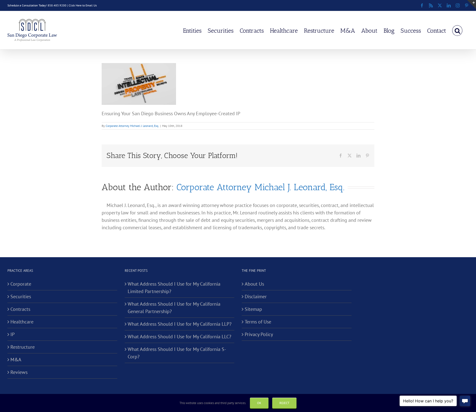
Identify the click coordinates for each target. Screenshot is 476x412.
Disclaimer (256, 296)
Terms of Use (258, 322)
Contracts (20, 309)
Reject (284, 403)
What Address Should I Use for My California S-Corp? (177, 353)
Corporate (20, 284)
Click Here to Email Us (83, 5)
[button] (457, 30)
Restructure (22, 347)
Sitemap (253, 309)
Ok (259, 403)
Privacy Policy (259, 334)
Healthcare (21, 322)
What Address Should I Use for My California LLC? (179, 336)
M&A (15, 359)
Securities (20, 296)
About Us (254, 284)
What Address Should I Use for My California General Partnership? (174, 308)
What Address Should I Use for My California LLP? (180, 324)
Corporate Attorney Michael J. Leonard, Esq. (132, 126)
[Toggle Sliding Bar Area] (471, 4)
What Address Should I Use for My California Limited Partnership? (174, 288)
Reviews (19, 372)
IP (12, 334)
